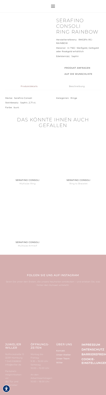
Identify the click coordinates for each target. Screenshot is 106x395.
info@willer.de (13, 364)
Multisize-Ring (27, 183)
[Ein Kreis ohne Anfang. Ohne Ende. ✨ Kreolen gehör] (85, 324)
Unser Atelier (63, 354)
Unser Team (63, 358)
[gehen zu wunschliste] (93, 8)
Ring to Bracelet (78, 183)
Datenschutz (93, 349)
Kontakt (60, 350)
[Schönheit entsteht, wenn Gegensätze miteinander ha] (53, 324)
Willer (59, 362)
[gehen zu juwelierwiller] (100, 8)
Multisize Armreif (27, 245)
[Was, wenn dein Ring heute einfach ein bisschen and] (20, 302)
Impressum (91, 344)
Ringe (74, 98)
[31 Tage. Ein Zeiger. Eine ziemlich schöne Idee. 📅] (53, 302)
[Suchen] (84, 6)
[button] (74, 74)
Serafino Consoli (23, 98)
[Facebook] (89, 370)
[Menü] (53, 6)
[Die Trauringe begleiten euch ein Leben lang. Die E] (85, 302)
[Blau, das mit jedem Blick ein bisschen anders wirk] (20, 324)
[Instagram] (83, 370)
